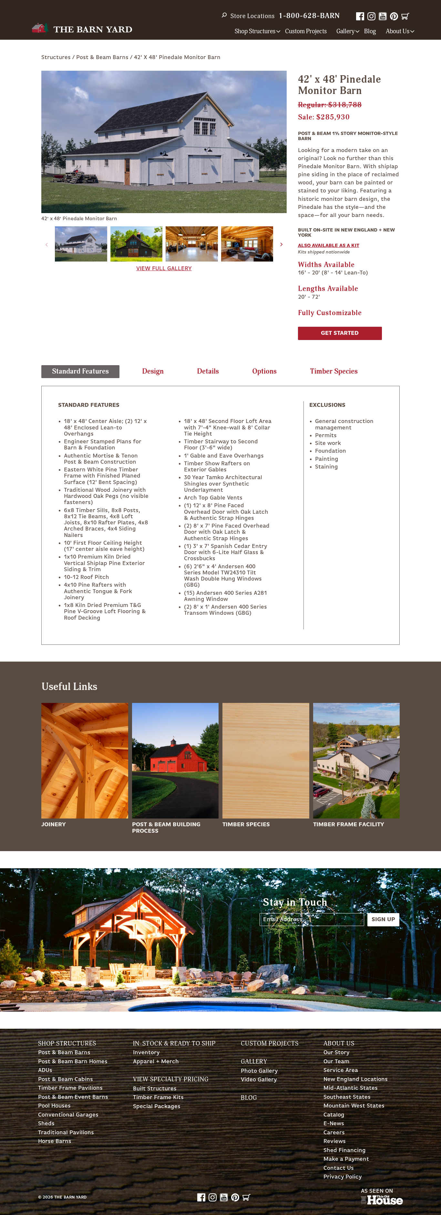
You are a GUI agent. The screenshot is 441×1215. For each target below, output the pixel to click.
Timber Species (246, 825)
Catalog (333, 1115)
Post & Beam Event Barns (73, 1097)
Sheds (46, 1124)
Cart (405, 16)
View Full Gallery (164, 269)
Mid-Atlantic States (350, 1088)
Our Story (336, 1052)
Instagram (371, 16)
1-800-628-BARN (309, 16)
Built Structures (155, 1089)
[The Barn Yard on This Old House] (382, 1203)
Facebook (360, 16)
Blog (370, 31)
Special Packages (156, 1106)
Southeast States (347, 1097)
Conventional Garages (68, 1115)
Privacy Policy (342, 1177)
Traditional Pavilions (66, 1133)
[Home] (82, 28)
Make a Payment (346, 1159)
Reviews (334, 1141)
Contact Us (338, 1168)
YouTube (383, 16)
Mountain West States (354, 1106)
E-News (333, 1124)
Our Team (336, 1062)
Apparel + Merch (156, 1062)
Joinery (53, 825)
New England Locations (355, 1079)
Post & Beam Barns (102, 57)
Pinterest (394, 16)
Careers (334, 1133)
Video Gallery (259, 1080)
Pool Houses (54, 1106)
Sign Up (383, 919)
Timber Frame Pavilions (70, 1088)
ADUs (45, 1070)
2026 (48, 1197)
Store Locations (253, 16)
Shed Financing (344, 1150)
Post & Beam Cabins (65, 1079)
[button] (281, 245)
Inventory (146, 1052)
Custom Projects (306, 31)
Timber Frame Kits (158, 1097)
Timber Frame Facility (348, 825)
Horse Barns (54, 1141)
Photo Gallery (259, 1071)
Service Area (340, 1070)
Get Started (340, 333)
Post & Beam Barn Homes (73, 1062)
